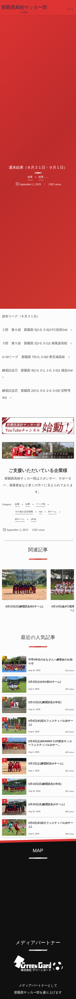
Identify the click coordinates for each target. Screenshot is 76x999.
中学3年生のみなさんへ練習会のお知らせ (50, 661)
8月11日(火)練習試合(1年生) (44, 702)
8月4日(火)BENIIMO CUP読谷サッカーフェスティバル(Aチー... (50, 743)
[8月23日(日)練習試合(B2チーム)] (24, 584)
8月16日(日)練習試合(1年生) (44, 783)
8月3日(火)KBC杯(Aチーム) (44, 681)
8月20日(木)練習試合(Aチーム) (46, 804)
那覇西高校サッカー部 (24, 7)
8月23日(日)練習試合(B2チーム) (24, 606)
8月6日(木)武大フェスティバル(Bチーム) (50, 722)
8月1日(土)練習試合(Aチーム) (45, 763)
